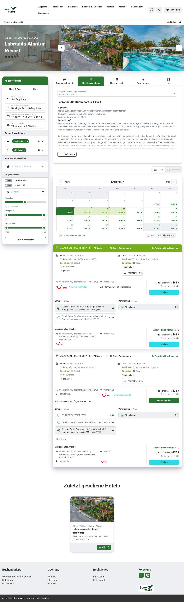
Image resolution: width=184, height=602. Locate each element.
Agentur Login (33, 598)
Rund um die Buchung (92, 6)
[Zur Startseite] (19, 9)
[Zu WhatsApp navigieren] (151, 10)
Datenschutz (99, 579)
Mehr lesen (61, 439)
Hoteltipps (7, 579)
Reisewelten (57, 6)
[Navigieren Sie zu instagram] (147, 575)
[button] (39, 141)
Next (179, 48)
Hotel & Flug (15, 89)
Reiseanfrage (137, 6)
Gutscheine (43, 13)
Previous (61, 48)
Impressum (99, 576)
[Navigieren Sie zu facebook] (141, 575)
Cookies (45, 598)
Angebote (42, 6)
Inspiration (73, 6)
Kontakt (110, 6)
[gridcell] (117, 195)
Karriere (51, 583)
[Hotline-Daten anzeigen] (159, 10)
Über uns (122, 6)
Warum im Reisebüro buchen (16, 576)
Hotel (35, 89)
